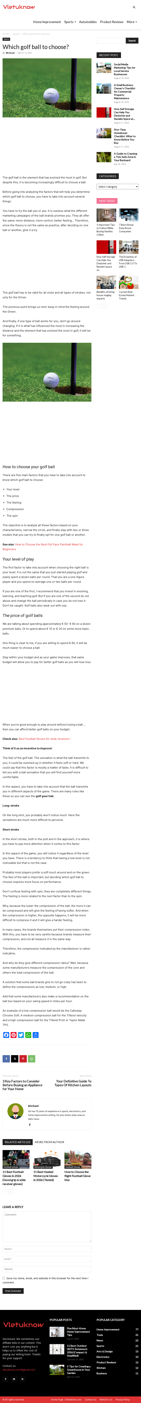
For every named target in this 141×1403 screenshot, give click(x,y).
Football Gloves (11, 1167)
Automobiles (88, 22)
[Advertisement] (47, 147)
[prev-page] (5, 1191)
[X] (14, 1058)
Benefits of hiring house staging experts (105, 295)
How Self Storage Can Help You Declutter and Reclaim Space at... (124, 113)
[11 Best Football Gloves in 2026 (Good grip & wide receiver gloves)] (16, 1159)
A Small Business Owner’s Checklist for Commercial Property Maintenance (124, 91)
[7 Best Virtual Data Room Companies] (129, 215)
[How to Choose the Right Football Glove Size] (77, 1159)
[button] (134, 7)
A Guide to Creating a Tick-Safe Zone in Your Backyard (125, 157)
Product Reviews (112, 22)
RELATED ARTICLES (17, 1142)
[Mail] (14, 1379)
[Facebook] (6, 1058)
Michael (10, 52)
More (130, 22)
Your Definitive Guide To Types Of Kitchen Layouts (72, 1083)
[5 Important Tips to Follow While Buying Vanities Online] (106, 215)
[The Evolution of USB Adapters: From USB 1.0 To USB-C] (129, 247)
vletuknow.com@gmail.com (19, 1369)
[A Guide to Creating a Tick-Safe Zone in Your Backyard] (104, 157)
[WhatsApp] (31, 1058)
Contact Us (90, 1399)
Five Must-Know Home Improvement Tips (78, 1331)
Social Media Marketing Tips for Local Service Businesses (124, 69)
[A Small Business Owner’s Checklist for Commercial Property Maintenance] (104, 88)
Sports (68, 22)
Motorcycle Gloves (43, 1167)
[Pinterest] (23, 1058)
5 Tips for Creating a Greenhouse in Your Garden (79, 1369)
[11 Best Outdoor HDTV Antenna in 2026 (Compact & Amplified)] (57, 1349)
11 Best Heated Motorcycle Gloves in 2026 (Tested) (45, 1176)
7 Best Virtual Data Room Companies (126, 228)
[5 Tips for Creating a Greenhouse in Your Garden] (57, 1370)
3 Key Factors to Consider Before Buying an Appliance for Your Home (22, 1085)
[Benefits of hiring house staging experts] (106, 282)
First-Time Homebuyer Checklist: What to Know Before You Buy (125, 136)
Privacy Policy (123, 1399)
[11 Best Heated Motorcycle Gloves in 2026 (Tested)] (46, 1159)
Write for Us (106, 1399)
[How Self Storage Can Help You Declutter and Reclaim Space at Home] (104, 112)
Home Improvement (47, 22)
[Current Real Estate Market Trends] (129, 282)
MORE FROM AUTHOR (49, 1142)
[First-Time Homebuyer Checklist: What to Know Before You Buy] (104, 133)
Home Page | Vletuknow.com (66, 1399)
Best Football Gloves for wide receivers (44, 739)
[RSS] (22, 1379)
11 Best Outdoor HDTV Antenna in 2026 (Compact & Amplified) (77, 1350)
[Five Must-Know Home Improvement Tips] (57, 1332)
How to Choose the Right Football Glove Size (77, 1176)
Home (6, 33)
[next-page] (10, 1191)
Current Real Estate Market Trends (126, 295)
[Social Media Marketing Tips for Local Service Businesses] (104, 68)
